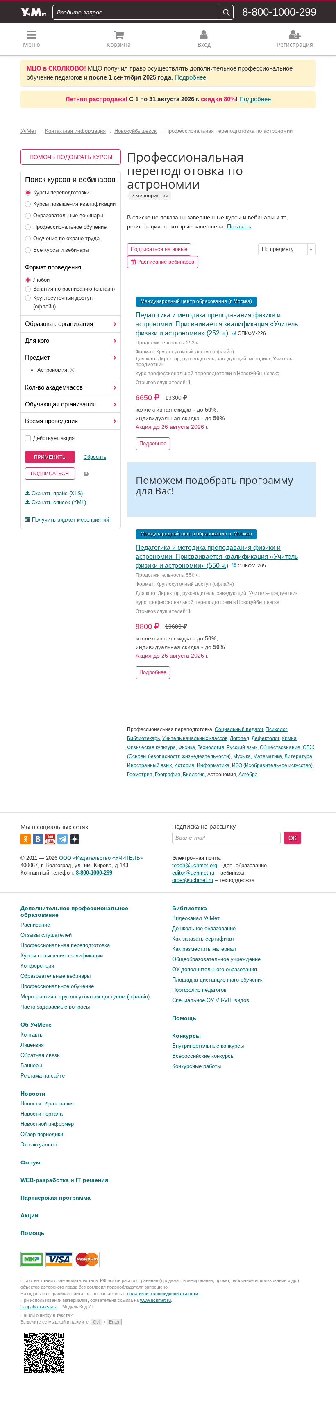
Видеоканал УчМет (196, 918)
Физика (186, 747)
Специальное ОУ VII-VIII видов (210, 1000)
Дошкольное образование (204, 928)
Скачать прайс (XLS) (57, 493)
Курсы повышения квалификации (74, 204)
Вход (204, 44)
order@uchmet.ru (192, 880)
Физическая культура (151, 747)
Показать (239, 226)
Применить (50, 457)
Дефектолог (265, 738)
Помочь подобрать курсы (71, 157)
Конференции (37, 966)
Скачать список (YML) (59, 502)
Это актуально (38, 1144)
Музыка (242, 756)
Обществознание (280, 747)
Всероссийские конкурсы (203, 1056)
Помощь (184, 1018)
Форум (30, 1162)
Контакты (31, 1035)
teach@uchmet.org (194, 865)
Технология (211, 747)
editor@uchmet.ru (193, 873)
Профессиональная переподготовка (65, 945)
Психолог (276, 729)
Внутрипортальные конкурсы (208, 1046)
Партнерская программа (55, 1197)
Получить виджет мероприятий (70, 520)
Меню (31, 44)
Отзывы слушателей (46, 935)
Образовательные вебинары (68, 215)
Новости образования (47, 1103)
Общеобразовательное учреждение (216, 959)
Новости (32, 1093)
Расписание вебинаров (165, 262)
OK (292, 838)
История (184, 765)
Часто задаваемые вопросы (55, 1007)
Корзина (119, 44)
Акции (29, 1215)
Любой (41, 280)
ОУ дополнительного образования (214, 969)
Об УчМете (36, 1024)
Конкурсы (186, 1035)
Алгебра (248, 774)
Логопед (239, 738)
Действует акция (54, 438)
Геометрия (139, 774)
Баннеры (31, 1065)
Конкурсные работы (196, 1066)
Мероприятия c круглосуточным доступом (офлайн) (85, 996)
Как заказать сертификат (203, 939)
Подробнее (190, 77)
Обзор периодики (41, 1134)
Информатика (213, 765)
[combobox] (287, 249)
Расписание (35, 925)
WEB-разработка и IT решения (64, 1180)
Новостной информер (47, 1124)
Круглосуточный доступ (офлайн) (63, 302)
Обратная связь (40, 1055)
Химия (289, 738)
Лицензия (32, 1045)
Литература (298, 756)
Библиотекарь (143, 738)
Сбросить (95, 457)
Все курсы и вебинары (61, 250)
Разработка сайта (38, 1306)
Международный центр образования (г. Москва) (196, 301)
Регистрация (295, 44)
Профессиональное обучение (70, 227)
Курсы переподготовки (61, 192)
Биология (194, 774)
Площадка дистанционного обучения (217, 980)
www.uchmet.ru (155, 1300)
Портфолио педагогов (199, 990)
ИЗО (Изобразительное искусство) (272, 765)
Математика (267, 756)
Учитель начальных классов (194, 738)
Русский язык (242, 747)
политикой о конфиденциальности (162, 1293)
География (167, 774)
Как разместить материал (204, 949)
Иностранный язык (149, 765)
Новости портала (41, 1114)
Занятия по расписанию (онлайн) (74, 289)
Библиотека (189, 908)
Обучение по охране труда (66, 238)
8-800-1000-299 (279, 12)
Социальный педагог (239, 729)
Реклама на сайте (42, 1076)
